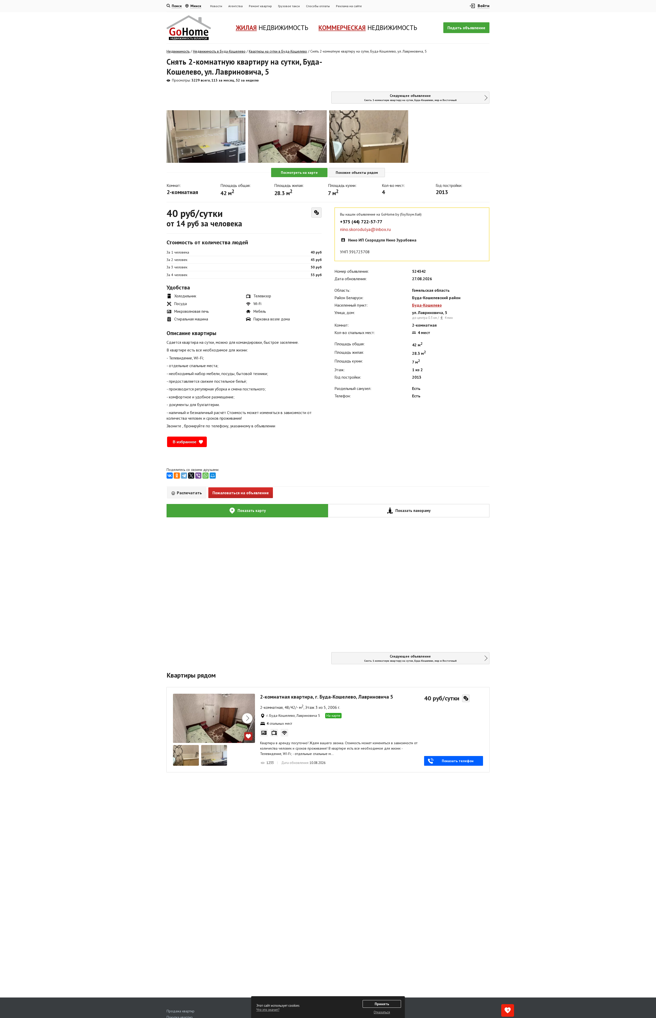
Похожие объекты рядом (357, 172)
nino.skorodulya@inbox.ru (365, 229)
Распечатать (189, 492)
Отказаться (382, 1012)
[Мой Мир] (213, 475)
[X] (191, 475)
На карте (333, 715)
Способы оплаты (318, 6)
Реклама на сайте (349, 6)
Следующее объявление (410, 97)
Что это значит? (267, 1009)
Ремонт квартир (260, 6)
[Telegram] (184, 475)
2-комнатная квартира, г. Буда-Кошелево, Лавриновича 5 (326, 697)
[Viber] (198, 475)
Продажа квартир (180, 1011)
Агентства (235, 6)
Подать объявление (466, 27)
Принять (382, 1004)
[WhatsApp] (205, 475)
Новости (216, 6)
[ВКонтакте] (170, 475)
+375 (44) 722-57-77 (361, 222)
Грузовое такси (289, 6)
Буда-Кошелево (427, 305)
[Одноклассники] (177, 475)
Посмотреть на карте (299, 172)
